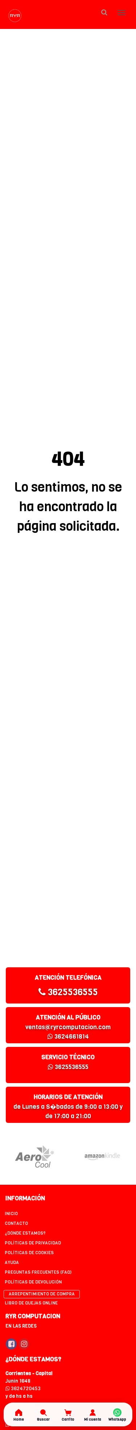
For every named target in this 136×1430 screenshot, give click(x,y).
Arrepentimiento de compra (42, 1294)
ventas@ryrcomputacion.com (68, 1027)
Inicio (11, 1214)
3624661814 (71, 1036)
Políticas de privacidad (33, 1243)
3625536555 (72, 992)
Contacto (16, 1223)
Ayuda (12, 1262)
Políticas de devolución (33, 1282)
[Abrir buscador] (104, 12)
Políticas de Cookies (29, 1253)
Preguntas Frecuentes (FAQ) (38, 1272)
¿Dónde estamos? (25, 1233)
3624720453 (25, 1388)
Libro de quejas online (31, 1303)
